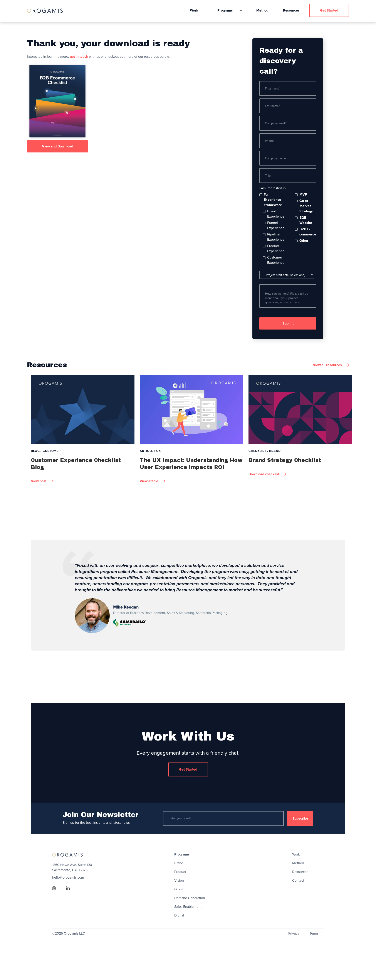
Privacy (293, 933)
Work (194, 10)
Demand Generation (189, 898)
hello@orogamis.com (68, 877)
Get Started (329, 10)
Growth (179, 889)
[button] (227, 10)
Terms (314, 933)
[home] (45, 10)
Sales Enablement (187, 907)
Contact (298, 880)
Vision (179, 880)
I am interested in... (273, 188)
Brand (178, 863)
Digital (179, 915)
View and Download (57, 146)
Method (262, 10)
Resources (291, 10)
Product (180, 872)
